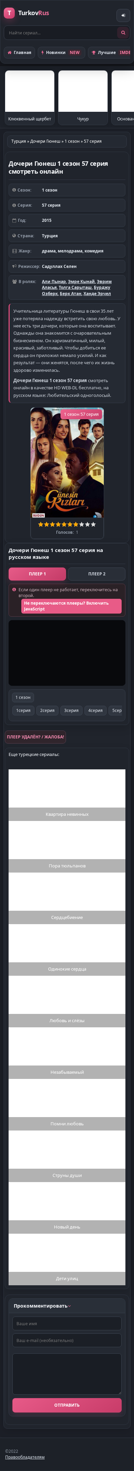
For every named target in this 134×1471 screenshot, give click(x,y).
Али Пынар (54, 281)
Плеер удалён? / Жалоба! (35, 737)
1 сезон (23, 697)
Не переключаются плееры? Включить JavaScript (66, 606)
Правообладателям (25, 1457)
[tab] (37, 574)
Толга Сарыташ (75, 287)
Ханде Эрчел (97, 293)
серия (23, 710)
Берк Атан (70, 293)
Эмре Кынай (81, 281)
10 (93, 524)
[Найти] (123, 33)
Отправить (67, 1405)
